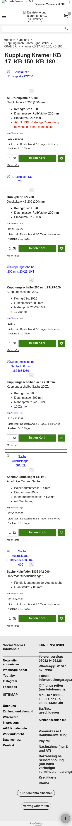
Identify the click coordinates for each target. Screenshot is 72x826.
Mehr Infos (13, 165)
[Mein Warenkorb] (65, 16)
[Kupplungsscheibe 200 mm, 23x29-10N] (21, 274)
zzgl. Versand (12, 133)
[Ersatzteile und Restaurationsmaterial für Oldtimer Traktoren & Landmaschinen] (35, 16)
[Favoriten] (61, 158)
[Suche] (66, 29)
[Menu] (4, 16)
